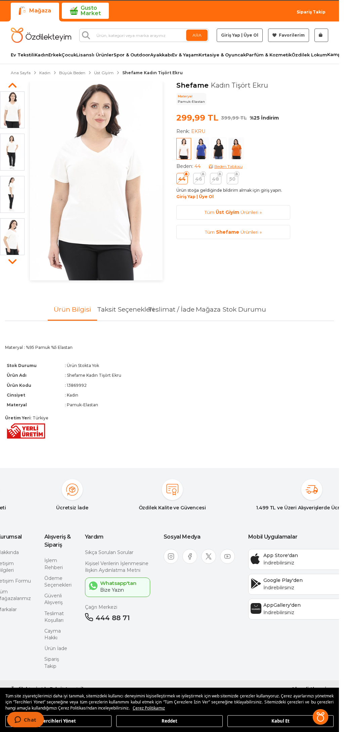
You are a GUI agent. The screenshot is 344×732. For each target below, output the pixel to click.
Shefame (193, 85)
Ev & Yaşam (185, 54)
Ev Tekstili (23, 54)
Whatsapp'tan (118, 583)
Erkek (54, 54)
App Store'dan (280, 555)
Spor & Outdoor (132, 54)
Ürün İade (55, 648)
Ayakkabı (161, 54)
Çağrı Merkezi (101, 607)
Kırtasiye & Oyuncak (222, 54)
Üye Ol (251, 35)
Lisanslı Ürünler (95, 54)
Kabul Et (280, 721)
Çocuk (68, 54)
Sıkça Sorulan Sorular (109, 552)
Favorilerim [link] (291, 35)
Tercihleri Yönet (58, 721)
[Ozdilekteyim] (41, 35)
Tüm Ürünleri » (233, 212)
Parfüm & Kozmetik (269, 54)
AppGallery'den (282, 605)
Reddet (169, 721)
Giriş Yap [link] (230, 35)
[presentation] (169, 389)
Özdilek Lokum (309, 54)
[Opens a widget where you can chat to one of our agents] (25, 720)
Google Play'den (283, 580)
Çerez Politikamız (149, 708)
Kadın (41, 54)
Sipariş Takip (311, 11)
